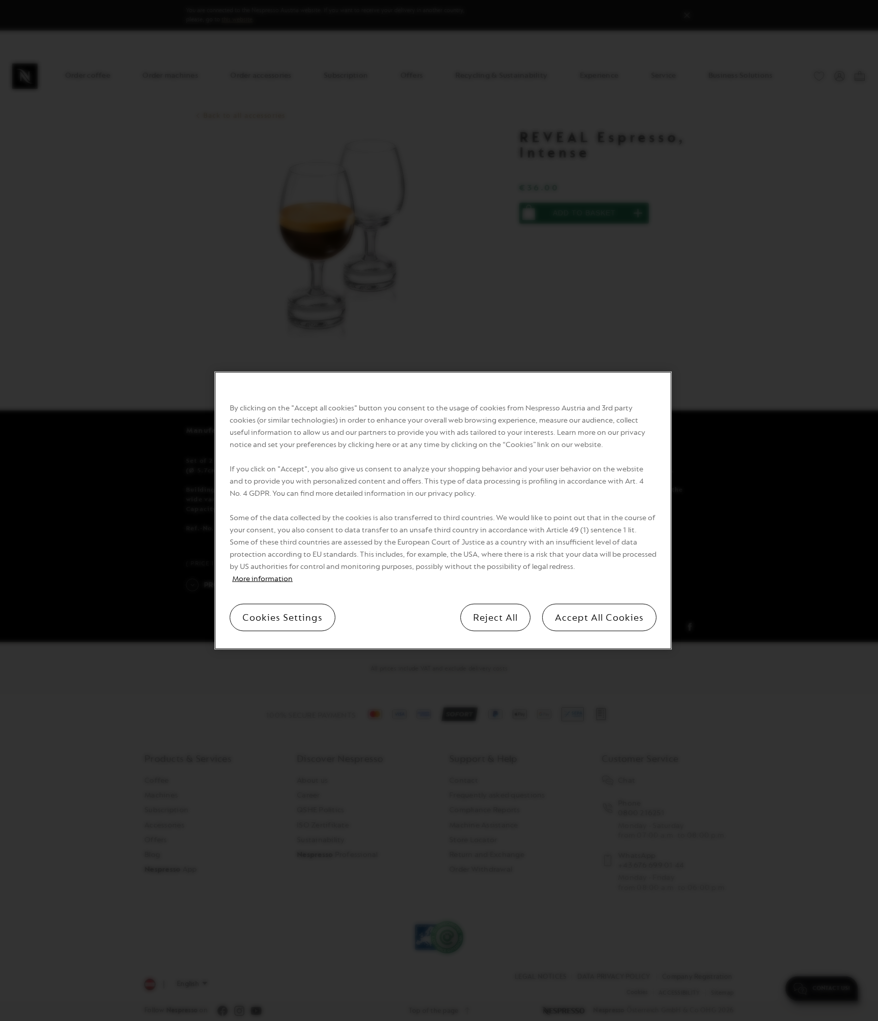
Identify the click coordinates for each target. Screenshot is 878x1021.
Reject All (495, 618)
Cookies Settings (282, 618)
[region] (443, 511)
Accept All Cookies (599, 618)
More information (262, 579)
